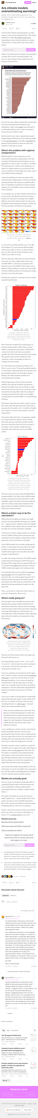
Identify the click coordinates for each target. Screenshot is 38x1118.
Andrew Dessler (10, 22)
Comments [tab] (5, 895)
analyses (16, 565)
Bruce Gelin (8, 977)
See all (5, 1080)
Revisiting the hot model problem (12, 822)
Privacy (30, 1103)
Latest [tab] (8, 1030)
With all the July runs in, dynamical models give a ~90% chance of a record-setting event (14, 1038)
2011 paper (21, 704)
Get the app (27, 1110)
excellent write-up (16, 815)
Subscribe (28, 2)
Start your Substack (14, 1110)
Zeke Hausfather (10, 1041)
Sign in (34, 2)
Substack (10, 1114)
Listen (34, 23)
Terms (35, 1103)
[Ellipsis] (35, 916)
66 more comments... (7, 1021)
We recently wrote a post (23, 37)
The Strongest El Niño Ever (11, 1035)
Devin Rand (25, 1073)
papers (19, 750)
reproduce (29, 141)
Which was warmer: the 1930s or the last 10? (16, 826)
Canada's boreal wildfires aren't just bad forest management (13, 1049)
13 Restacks (22, 876)
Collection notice (19, 1105)
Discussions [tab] (15, 1030)
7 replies (9, 1013)
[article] (19, 1039)
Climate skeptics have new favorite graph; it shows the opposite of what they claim (14, 1065)
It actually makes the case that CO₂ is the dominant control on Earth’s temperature (13, 1071)
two (15, 750)
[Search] (35, 1030)
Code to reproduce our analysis (11, 830)
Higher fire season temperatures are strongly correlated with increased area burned (13, 1053)
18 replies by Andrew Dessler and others (18, 971)
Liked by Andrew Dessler (13, 918)
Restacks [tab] (13, 895)
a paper (20, 127)
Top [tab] (3, 1030)
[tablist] (9, 895)
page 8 (29, 869)
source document (11, 141)
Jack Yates (8, 916)
